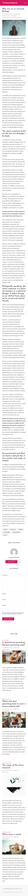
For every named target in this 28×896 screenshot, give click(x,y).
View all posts (11, 561)
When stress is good (11, 834)
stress (5, 535)
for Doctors (6, 17)
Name (4, 593)
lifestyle (20, 529)
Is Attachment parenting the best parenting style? (13, 643)
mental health (7, 532)
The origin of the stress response (13, 766)
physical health (16, 532)
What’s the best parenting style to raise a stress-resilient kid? (14, 703)
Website (4, 605)
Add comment (17, 14)
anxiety (5, 529)
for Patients (18, 17)
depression (13, 529)
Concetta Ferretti (8, 14)
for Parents (12, 17)
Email (4, 599)
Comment (4, 575)
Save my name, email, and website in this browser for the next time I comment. (13, 613)
